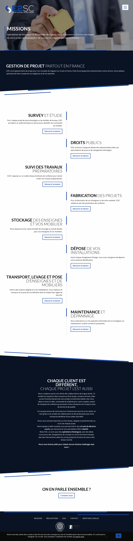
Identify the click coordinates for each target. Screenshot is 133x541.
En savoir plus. (78, 536)
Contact (74, 518)
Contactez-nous (66, 495)
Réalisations (52, 518)
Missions (38, 518)
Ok (118, 536)
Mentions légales (91, 518)
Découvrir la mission (52, 131)
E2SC (64, 518)
